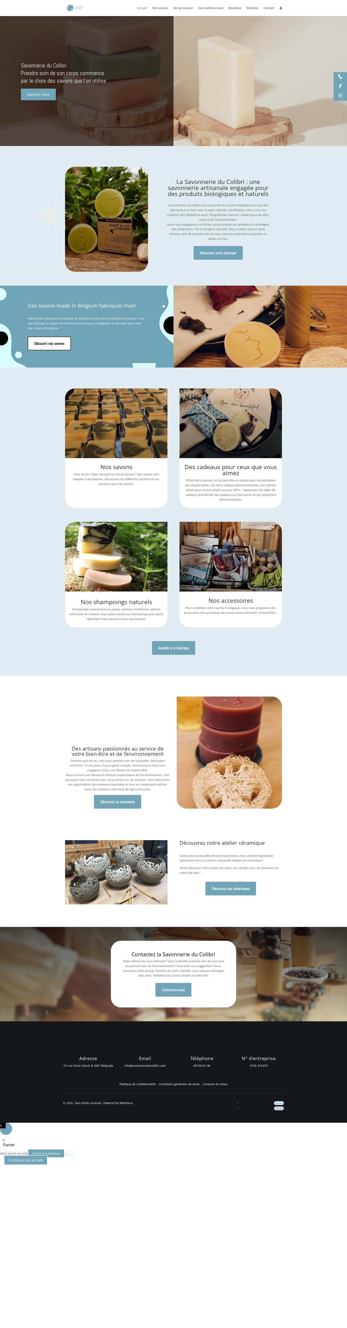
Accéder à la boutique (173, 648)
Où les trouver (183, 8)
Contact (268, 8)
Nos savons (160, 8)
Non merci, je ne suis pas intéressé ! (63, 1322)
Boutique (235, 8)
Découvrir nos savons (49, 343)
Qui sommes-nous (210, 8)
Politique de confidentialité (137, 1084)
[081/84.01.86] (340, 77)
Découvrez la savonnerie (117, 801)
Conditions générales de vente (180, 1084)
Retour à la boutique (46, 1153)
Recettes (252, 8)
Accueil (142, 8)
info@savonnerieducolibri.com (145, 1066)
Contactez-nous (173, 989)
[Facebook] (340, 86)
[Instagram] (340, 96)
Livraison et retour (215, 1084)
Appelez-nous (38, 94)
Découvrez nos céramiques (231, 888)
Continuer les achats (25, 1160)
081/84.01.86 (201, 1066)
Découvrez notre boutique (218, 252)
